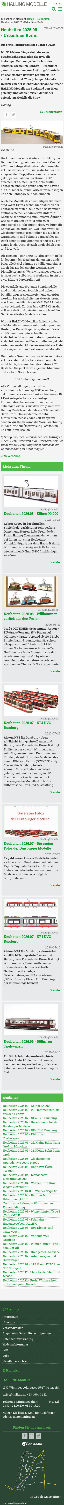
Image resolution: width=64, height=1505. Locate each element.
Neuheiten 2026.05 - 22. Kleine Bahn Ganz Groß (31, 1152)
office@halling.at (14, 1394)
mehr (55, 562)
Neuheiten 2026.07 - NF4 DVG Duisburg (30, 1118)
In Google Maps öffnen (45, 1497)
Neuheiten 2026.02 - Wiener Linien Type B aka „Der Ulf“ (31, 1246)
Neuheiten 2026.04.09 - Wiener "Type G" (30, 1191)
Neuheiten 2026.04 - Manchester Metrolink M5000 (25, 1177)
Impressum (10, 1317)
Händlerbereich (13, 1361)
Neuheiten (43, 18)
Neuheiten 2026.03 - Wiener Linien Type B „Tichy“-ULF (31, 1213)
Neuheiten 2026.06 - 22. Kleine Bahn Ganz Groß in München (31, 1144)
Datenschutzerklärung (18, 1339)
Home (30, 18)
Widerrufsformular (15, 1344)
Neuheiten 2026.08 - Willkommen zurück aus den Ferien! (31, 616)
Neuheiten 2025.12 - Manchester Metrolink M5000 (32, 1274)
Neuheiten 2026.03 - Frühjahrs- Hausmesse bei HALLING (24, 1221)
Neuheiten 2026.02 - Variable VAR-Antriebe (26, 1238)
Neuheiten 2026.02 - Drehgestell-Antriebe (31, 1252)
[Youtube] (38, 1436)
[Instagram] (31, 1436)
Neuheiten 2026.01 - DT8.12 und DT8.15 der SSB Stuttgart (31, 1266)
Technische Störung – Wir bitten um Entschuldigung (28, 1205)
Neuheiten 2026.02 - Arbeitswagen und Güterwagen (29, 1258)
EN (60, 3)
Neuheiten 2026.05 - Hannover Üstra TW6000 (28, 1169)
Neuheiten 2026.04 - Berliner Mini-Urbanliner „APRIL (27, 1197)
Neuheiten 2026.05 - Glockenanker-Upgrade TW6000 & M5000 (27, 1161)
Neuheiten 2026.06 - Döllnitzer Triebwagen (24, 1136)
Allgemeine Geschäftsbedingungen (27, 1333)
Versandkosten (13, 1328)
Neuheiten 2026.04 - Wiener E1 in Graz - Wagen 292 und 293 (30, 1185)
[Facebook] (6, 115)
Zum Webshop (10, 456)
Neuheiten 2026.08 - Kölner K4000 (31, 513)
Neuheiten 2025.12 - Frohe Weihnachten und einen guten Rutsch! (30, 1282)
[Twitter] (13, 115)
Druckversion (51, 112)
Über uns (9, 1322)
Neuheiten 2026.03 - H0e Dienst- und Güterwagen (28, 1229)
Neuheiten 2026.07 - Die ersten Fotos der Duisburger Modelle (28, 845)
